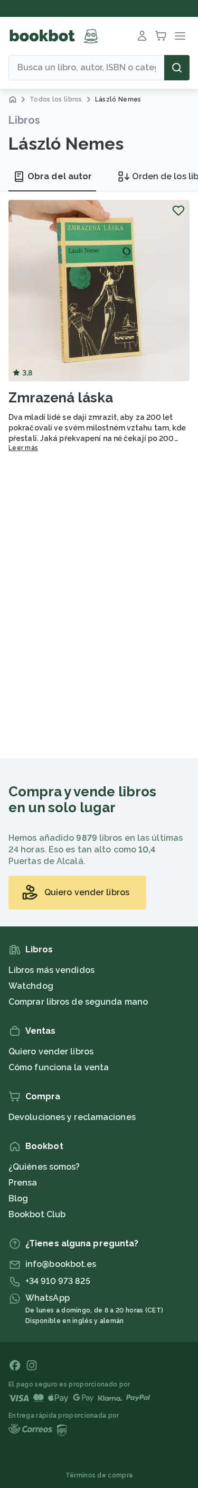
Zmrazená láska (60, 398)
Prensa (22, 1183)
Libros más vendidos (51, 970)
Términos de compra (99, 1475)
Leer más (23, 448)
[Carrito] (161, 35)
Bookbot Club (36, 1214)
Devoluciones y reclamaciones (72, 1117)
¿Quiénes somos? (44, 1167)
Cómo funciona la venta (58, 1067)
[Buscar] (177, 67)
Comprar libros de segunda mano (78, 1002)
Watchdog (30, 986)
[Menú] (180, 35)
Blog (18, 1198)
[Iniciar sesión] (142, 35)
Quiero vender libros (50, 1051)
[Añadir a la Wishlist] (178, 210)
